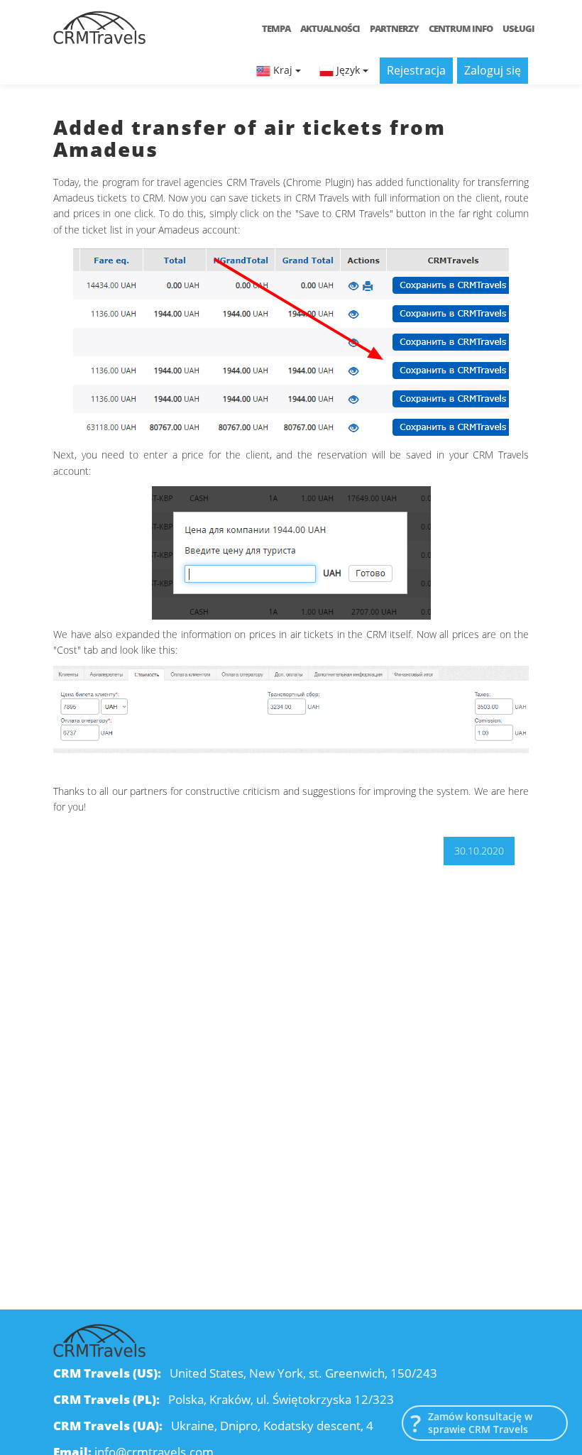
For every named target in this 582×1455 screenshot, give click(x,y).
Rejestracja (416, 70)
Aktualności (330, 28)
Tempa (276, 28)
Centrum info (461, 28)
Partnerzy (394, 28)
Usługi (518, 28)
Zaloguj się (492, 70)
